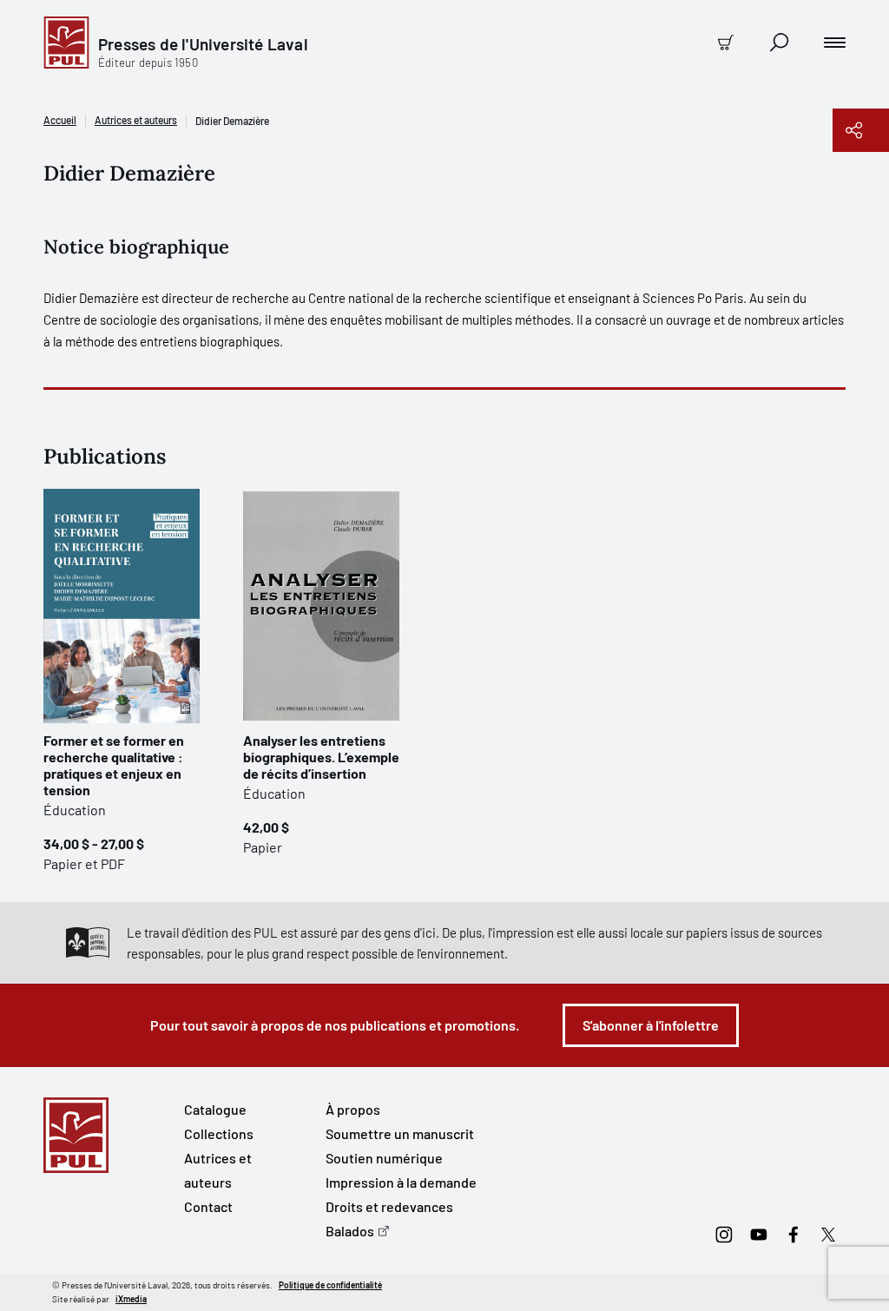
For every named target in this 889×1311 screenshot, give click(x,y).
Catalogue (215, 1109)
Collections (219, 1133)
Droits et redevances (389, 1206)
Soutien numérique (384, 1158)
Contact (208, 1206)
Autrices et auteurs (136, 120)
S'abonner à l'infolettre (651, 1025)
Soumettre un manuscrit (400, 1133)
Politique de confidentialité (330, 1285)
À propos (353, 1109)
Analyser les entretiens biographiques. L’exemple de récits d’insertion (321, 756)
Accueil (59, 120)
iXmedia (131, 1299)
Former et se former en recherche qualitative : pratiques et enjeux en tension (113, 765)
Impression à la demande (401, 1182)
